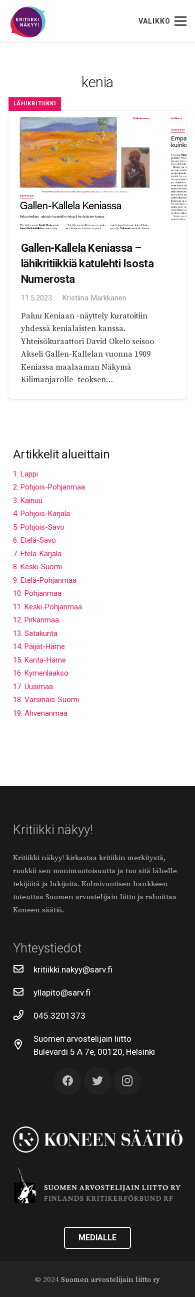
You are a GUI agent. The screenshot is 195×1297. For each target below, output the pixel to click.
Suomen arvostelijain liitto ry (110, 1279)
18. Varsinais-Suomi (46, 699)
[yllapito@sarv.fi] (23, 992)
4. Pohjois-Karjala (41, 513)
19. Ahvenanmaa (40, 713)
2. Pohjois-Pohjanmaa (49, 487)
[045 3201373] (23, 1015)
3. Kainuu (27, 500)
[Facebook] (68, 1081)
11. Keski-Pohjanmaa (47, 606)
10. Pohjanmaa (37, 593)
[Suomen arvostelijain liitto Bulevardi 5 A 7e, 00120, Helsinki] (23, 1045)
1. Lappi (25, 473)
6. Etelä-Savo (34, 540)
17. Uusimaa (33, 686)
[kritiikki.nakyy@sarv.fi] (23, 969)
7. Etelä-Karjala (37, 553)
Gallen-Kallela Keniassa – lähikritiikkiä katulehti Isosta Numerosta (87, 263)
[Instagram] (127, 1081)
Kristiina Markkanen (94, 297)
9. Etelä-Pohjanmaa (44, 580)
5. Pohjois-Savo (38, 527)
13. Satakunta (35, 633)
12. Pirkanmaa (36, 619)
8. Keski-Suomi (37, 566)
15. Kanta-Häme (39, 660)
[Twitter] (98, 1081)
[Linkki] (28, 22)
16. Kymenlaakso (40, 673)
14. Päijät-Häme (39, 646)
